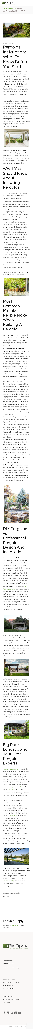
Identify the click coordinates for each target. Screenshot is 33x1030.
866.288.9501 (8, 960)
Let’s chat (6, 1002)
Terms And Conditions (11, 982)
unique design (13, 815)
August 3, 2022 (8, 42)
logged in (15, 925)
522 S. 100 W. (9, 963)
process (11, 789)
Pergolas (12, 8)
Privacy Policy (9, 977)
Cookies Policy (9, 980)
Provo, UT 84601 (9, 965)
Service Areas (8, 988)
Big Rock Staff (10, 43)
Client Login (8, 985)
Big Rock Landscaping (10, 769)
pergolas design (15, 893)
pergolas (6, 893)
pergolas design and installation (13, 787)
